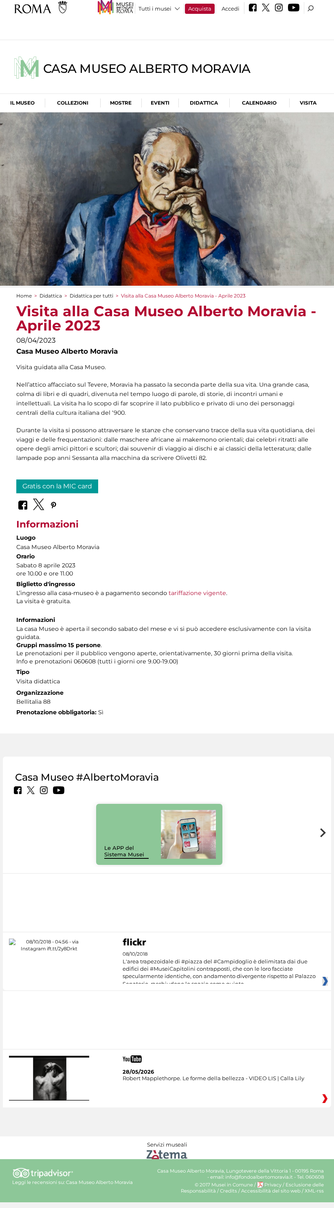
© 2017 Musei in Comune (224, 1185)
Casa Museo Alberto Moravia (146, 68)
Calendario (259, 103)
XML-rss (314, 1191)
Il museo (22, 103)
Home (24, 296)
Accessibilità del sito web (271, 1191)
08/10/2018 (219, 969)
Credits (228, 1191)
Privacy (272, 1185)
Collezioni (72, 103)
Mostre (121, 103)
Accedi (231, 8)
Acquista (199, 8)
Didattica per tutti (91, 296)
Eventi (160, 103)
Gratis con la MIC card (57, 486)
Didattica (204, 103)
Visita (308, 103)
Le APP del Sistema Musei (124, 851)
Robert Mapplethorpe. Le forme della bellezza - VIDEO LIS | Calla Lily (213, 1078)
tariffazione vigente (197, 593)
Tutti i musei (154, 8)
